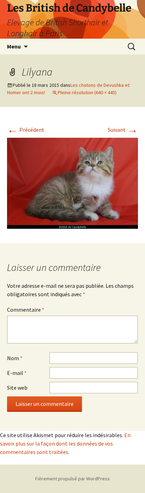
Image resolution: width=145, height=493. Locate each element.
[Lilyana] (72, 182)
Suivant (123, 129)
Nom (15, 358)
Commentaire (25, 309)
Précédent (25, 129)
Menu (14, 46)
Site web (17, 387)
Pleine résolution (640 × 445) (87, 92)
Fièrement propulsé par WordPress (72, 478)
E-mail (17, 372)
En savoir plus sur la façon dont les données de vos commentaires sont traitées (65, 443)
